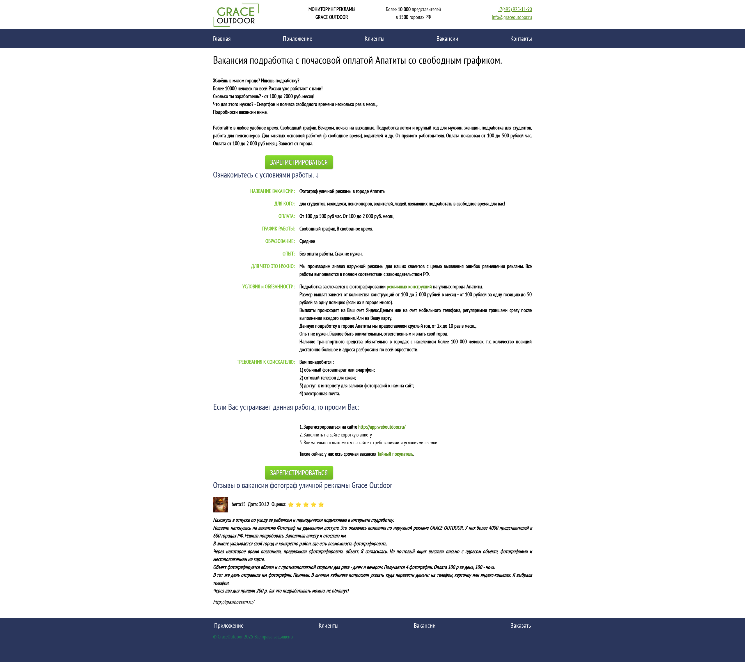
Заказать (521, 625)
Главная (222, 38)
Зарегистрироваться (299, 162)
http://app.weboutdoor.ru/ (381, 426)
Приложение (297, 38)
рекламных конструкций (409, 286)
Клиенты (374, 38)
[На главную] (236, 14)
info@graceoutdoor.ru (512, 17)
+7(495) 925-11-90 (515, 9)
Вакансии (447, 38)
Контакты (521, 38)
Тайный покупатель (395, 453)
